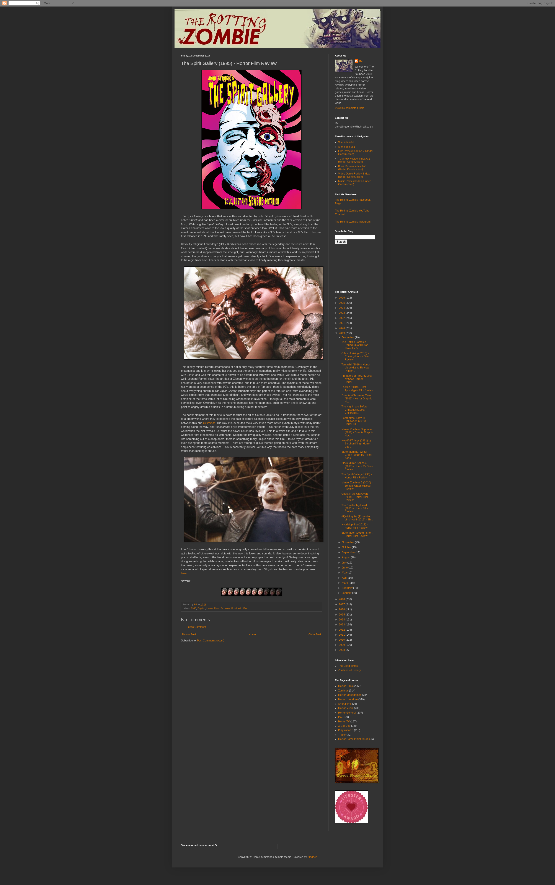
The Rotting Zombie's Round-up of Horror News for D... (354, 345)
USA (244, 608)
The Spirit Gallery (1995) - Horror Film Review (356, 476)
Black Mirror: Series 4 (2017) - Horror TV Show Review (357, 466)
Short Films (344, 703)
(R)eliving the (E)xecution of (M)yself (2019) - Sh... (357, 518)
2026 (342, 297)
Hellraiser (209, 423)
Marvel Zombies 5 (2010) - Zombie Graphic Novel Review (356, 485)
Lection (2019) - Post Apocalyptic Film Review (357, 389)
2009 (342, 644)
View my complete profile (349, 108)
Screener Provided (231, 608)
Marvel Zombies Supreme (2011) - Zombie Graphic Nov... (357, 432)
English (201, 608)
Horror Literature (348, 699)
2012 (342, 629)
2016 (342, 609)
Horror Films (213, 608)
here (183, 573)
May (345, 572)
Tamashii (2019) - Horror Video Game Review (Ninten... (355, 367)
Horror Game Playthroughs (354, 739)
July (344, 562)
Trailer (342, 734)
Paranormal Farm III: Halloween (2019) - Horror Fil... (354, 421)
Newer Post (189, 634)
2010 (342, 639)
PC (340, 717)
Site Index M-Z (346, 146)
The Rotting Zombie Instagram (353, 221)
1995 (193, 608)
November (348, 542)
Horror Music (345, 708)
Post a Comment (196, 626)
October (347, 547)
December (348, 337)
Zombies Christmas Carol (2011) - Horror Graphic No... (356, 398)
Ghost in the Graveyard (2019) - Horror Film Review (355, 497)
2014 (342, 619)
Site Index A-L (346, 142)
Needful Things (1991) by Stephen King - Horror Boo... (356, 443)
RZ (360, 61)
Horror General (347, 712)
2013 (342, 624)
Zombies (343, 690)
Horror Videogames (349, 694)
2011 (342, 634)
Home (252, 634)
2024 (342, 307)
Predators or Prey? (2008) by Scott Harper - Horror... (356, 379)
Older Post (315, 634)
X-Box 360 (344, 725)
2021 (342, 323)
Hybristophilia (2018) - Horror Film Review (354, 526)
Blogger (312, 857)
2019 (342, 333)
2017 (342, 604)
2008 (342, 649)
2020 (342, 328)
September (349, 552)
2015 (342, 614)
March (346, 582)
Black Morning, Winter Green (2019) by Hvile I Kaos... (356, 455)
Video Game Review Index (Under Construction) (354, 175)
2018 (342, 599)
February (347, 587)
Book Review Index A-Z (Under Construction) (352, 168)
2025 (342, 302)
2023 (342, 312)
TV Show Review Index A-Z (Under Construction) (354, 160)
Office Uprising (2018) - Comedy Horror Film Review (355, 356)
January (347, 592)
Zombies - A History (349, 670)
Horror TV (344, 721)
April (345, 577)
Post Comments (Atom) (210, 640)
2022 (342, 318)
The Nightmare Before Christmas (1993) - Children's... (354, 409)
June (345, 567)
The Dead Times (348, 665)
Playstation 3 (345, 730)
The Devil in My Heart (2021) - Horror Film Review (354, 508)
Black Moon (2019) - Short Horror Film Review (356, 534)
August (346, 557)
